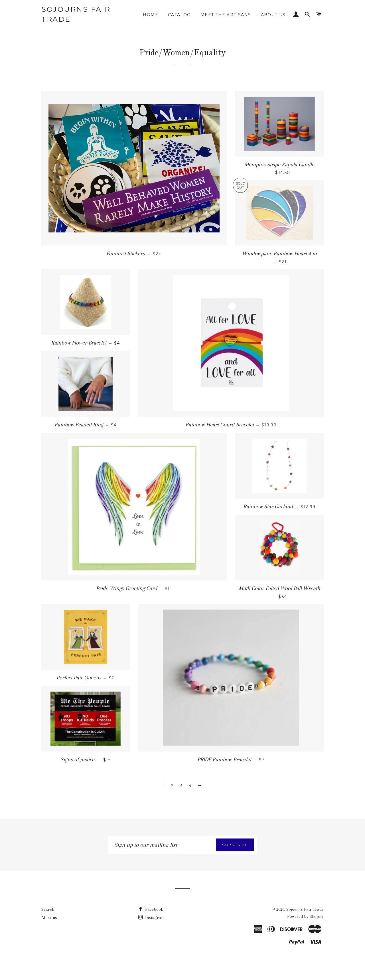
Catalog (179, 14)
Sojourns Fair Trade (76, 14)
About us (273, 14)
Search (47, 909)
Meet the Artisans (225, 14)
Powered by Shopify (305, 916)
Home (150, 14)
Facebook (153, 909)
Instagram (154, 917)
